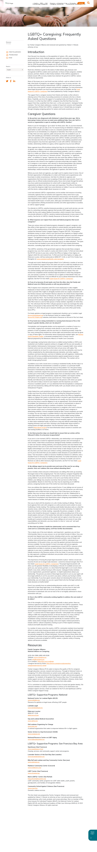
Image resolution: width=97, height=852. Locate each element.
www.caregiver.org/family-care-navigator (50, 259)
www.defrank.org (33, 762)
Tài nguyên (73, 3)
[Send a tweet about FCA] (7, 81)
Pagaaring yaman (62, 3)
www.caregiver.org (40, 657)
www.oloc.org (32, 726)
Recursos (52, 3)
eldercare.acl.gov (33, 715)
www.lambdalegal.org (35, 315)
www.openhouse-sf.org (35, 749)
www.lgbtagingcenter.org (36, 739)
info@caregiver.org (38, 659)
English (36, 3)
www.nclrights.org (34, 700)
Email (10, 57)
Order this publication (15, 52)
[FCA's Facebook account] (10, 81)
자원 (46, 3)
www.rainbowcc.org (34, 768)
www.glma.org (33, 721)
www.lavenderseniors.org (36, 757)
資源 (41, 3)
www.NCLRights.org (35, 317)
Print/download (13, 54)
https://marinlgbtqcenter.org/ (37, 779)
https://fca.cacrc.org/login (46, 661)
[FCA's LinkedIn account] (14, 81)
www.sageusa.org (34, 734)
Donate (81, 3)
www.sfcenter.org (33, 773)
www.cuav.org (32, 788)
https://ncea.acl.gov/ (40, 427)
